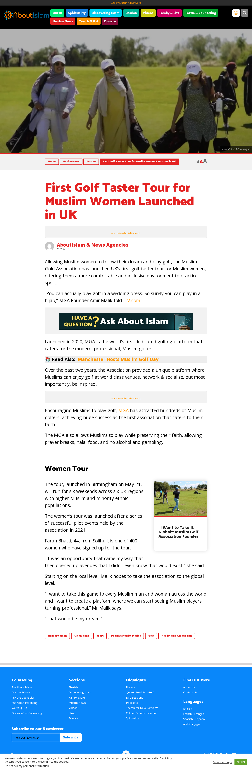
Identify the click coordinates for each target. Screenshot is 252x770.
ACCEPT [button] (241, 762)
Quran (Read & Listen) (140, 692)
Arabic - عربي (191, 724)
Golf (151, 636)
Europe (91, 161)
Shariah (131, 13)
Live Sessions (134, 697)
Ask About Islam (22, 687)
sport (99, 636)
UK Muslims (81, 636)
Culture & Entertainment (141, 713)
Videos (148, 13)
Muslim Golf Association (176, 636)
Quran (57, 13)
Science (73, 718)
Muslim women (57, 636)
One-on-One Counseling (27, 713)
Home (52, 161)
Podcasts (132, 702)
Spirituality (77, 13)
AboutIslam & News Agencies (92, 245)
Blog (72, 713)
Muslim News (63, 21)
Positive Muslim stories (126, 636)
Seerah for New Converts (142, 708)
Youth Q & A (88, 21)
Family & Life (169, 13)
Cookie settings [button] (222, 762)
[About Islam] (26, 15)
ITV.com (131, 300)
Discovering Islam (106, 13)
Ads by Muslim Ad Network (126, 2)
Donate (110, 21)
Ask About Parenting (24, 702)
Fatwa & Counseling (200, 13)
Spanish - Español (194, 719)
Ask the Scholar (21, 692)
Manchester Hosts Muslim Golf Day (118, 359)
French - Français (194, 714)
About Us (189, 687)
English (187, 708)
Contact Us (190, 692)
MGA (123, 410)
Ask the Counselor (23, 697)
